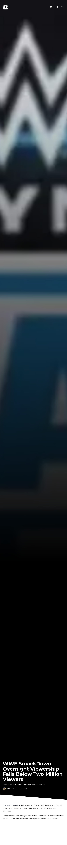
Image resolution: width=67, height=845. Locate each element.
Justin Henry (10, 788)
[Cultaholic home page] (26, 7)
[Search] (57, 7)
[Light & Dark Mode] (51, 7)
